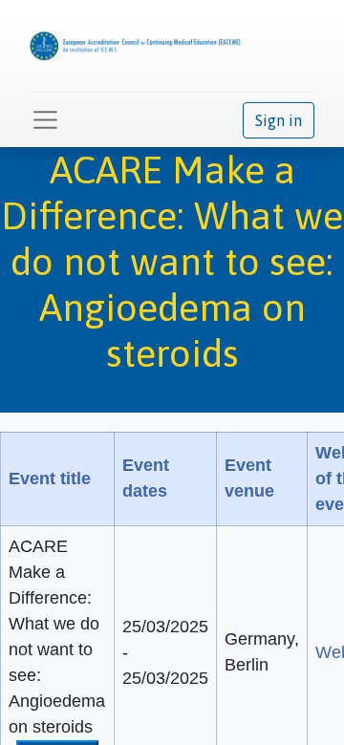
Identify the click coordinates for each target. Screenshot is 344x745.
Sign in (278, 120)
